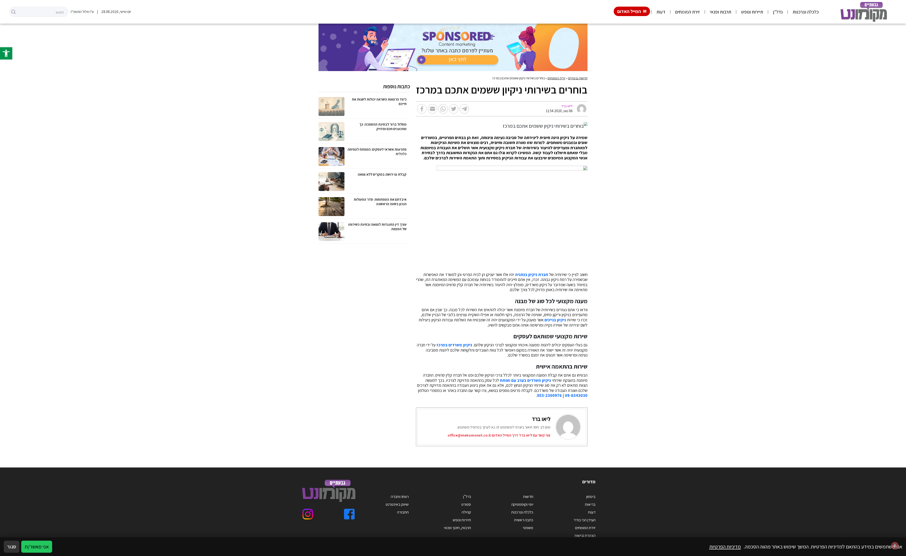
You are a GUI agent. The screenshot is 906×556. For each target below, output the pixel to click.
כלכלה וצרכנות (806, 12)
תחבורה (403, 512)
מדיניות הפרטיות (725, 546)
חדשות (528, 496)
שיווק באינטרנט (397, 504)
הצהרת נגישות (585, 535)
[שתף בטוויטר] (453, 109)
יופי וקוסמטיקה (522, 504)
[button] (6, 53)
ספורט (466, 504)
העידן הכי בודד (585, 519)
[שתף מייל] (432, 109)
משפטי (528, 527)
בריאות (590, 504)
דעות (660, 12)
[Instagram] (307, 514)
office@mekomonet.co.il (469, 435)
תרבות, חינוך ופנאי (457, 527)
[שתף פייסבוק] (422, 109)
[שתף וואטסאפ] (443, 109)
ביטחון (591, 496)
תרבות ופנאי (720, 12)
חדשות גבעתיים (577, 78)
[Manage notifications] (895, 545)
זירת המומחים (687, 12)
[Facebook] (349, 514)
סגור (11, 546)
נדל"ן (778, 12)
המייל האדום (629, 11)
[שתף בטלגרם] (464, 109)
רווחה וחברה (400, 496)
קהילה (466, 512)
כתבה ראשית (523, 519)
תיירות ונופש (752, 12)
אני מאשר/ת (37, 546)
